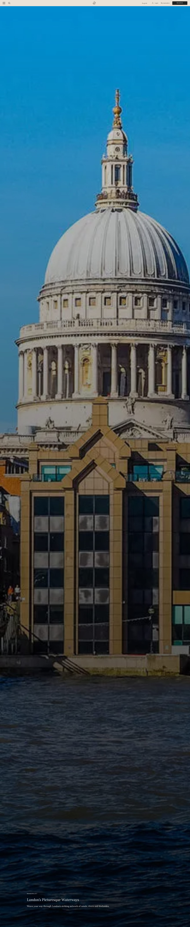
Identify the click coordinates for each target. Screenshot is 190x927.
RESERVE (180, 3)
